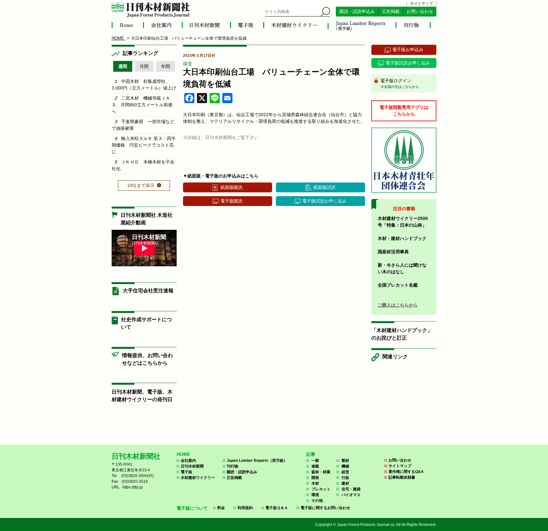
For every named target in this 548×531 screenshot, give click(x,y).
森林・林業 (320, 472)
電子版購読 (231, 200)
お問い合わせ (420, 11)
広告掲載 (391, 11)
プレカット (320, 489)
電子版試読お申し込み (324, 200)
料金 (221, 508)
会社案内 (188, 460)
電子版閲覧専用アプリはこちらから (404, 110)
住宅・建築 (351, 489)
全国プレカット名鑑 (398, 285)
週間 (122, 66)
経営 (345, 472)
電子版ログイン (399, 83)
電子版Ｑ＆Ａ (276, 508)
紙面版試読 (324, 187)
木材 (315, 483)
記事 (310, 454)
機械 (345, 466)
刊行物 (232, 466)
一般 (315, 460)
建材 (345, 483)
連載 (315, 466)
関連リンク (395, 356)
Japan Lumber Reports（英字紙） (257, 460)
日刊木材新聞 (192, 466)
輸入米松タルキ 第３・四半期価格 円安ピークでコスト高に (144, 145)
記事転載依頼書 (401, 477)
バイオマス (351, 495)
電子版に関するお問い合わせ (325, 508)
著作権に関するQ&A (406, 471)
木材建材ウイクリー (198, 477)
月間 (144, 66)
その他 (317, 500)
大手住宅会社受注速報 (148, 290)
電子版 (186, 472)
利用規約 (245, 508)
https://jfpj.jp (132, 487)
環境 (187, 63)
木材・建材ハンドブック (402, 238)
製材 (345, 460)
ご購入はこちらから (398, 305)
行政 (345, 477)
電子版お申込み (407, 49)
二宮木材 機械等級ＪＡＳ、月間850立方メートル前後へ (142, 105)
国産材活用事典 (393, 251)
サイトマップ (421, 3)
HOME (183, 454)
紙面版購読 (231, 187)
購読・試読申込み (357, 11)
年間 (165, 66)
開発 (315, 477)
